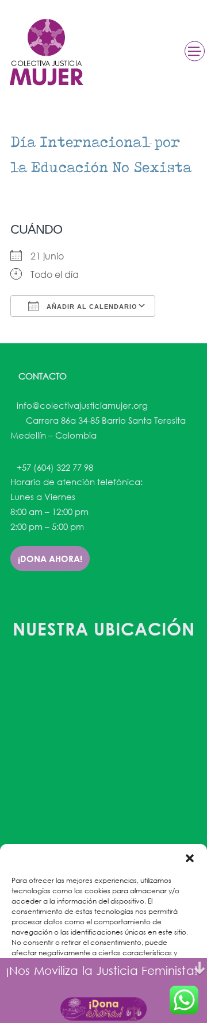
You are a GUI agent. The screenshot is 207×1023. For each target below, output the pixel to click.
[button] (189, 858)
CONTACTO (41, 376)
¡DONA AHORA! (50, 558)
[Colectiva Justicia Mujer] (45, 51)
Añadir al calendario (90, 306)
